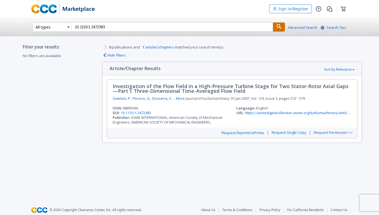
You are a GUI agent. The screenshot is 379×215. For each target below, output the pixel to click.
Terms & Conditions (237, 210)
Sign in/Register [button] (293, 8)
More (180, 98)
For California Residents (305, 210)
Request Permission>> (333, 132)
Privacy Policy (269, 210)
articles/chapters (158, 47)
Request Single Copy (289, 132)
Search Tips (336, 27)
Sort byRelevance (338, 69)
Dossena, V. (162, 98)
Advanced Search (302, 27)
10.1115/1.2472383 (136, 112)
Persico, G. (141, 98)
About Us (208, 210)
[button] (318, 8)
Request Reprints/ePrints (243, 132)
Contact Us (339, 210)
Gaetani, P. (122, 98)
